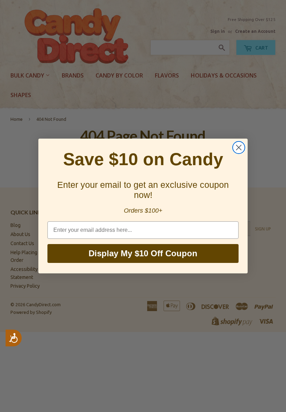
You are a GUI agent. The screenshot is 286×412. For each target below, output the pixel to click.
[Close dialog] (239, 147)
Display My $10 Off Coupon (143, 253)
